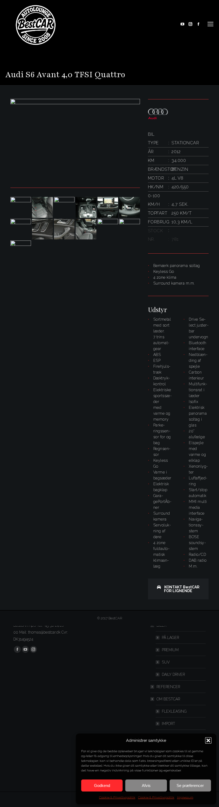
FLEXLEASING (174, 711)
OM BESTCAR (168, 699)
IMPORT (168, 723)
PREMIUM (170, 650)
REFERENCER (168, 687)
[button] (208, 740)
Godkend (102, 785)
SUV (166, 662)
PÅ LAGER (170, 637)
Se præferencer (190, 785)
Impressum (185, 797)
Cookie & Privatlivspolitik (117, 797)
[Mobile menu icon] (210, 24)
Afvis (146, 785)
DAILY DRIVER (173, 674)
